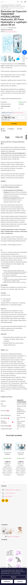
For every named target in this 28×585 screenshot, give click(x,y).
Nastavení (13, 577)
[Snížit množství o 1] (18, 117)
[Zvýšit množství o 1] (25, 117)
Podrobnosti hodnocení (7, 29)
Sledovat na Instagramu (13, 536)
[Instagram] (6, 500)
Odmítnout (7, 581)
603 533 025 (8, 496)
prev (1, 450)
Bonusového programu (18, 112)
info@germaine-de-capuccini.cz (13, 490)
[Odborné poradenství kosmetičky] (18, 553)
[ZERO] (9, 560)
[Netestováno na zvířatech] (18, 566)
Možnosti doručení (5, 106)
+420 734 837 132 (10, 493)
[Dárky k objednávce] (9, 566)
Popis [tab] (7, 137)
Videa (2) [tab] (19, 137)
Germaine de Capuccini (11, 31)
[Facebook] (3, 500)
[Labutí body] (18, 560)
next (26, 450)
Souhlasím (20, 581)
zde (19, 573)
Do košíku (14, 123)
